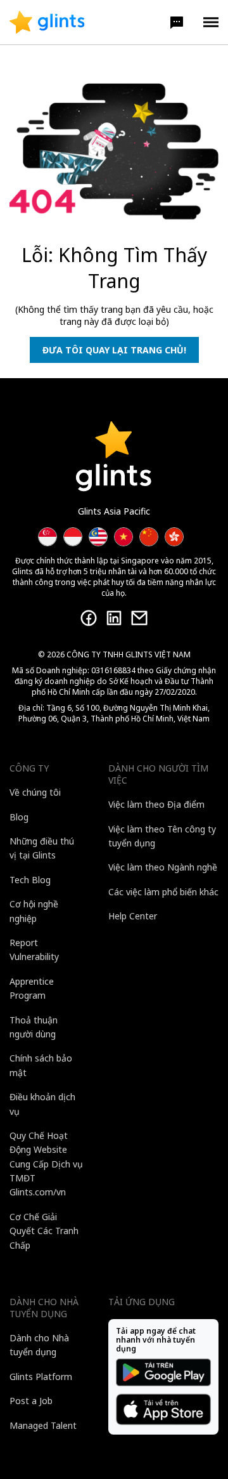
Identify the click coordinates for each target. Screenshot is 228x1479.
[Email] (139, 618)
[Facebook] (88, 618)
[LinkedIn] (114, 618)
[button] (176, 22)
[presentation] (47, 22)
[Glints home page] (47, 22)
